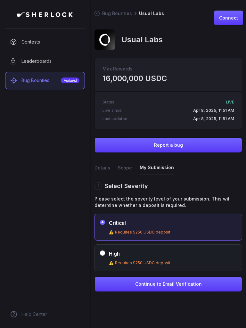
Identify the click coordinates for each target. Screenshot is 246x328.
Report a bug (168, 145)
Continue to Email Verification (168, 284)
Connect (228, 17)
